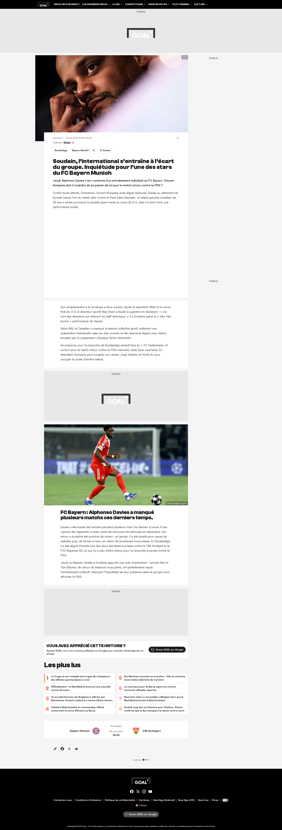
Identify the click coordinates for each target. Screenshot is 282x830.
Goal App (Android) (164, 800)
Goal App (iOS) (186, 800)
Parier (215, 800)
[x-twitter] (138, 792)
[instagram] (144, 792)
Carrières (144, 800)
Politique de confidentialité (120, 800)
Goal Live (203, 800)
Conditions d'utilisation (88, 800)
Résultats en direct (67, 4)
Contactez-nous (63, 800)
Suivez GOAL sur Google (169, 649)
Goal (84, 826)
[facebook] (131, 792)
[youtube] (150, 792)
